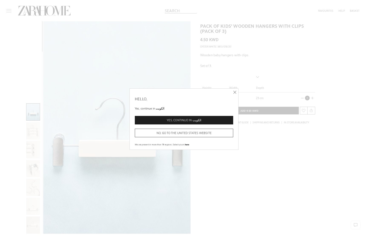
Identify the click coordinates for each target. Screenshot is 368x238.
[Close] (235, 92)
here (187, 144)
